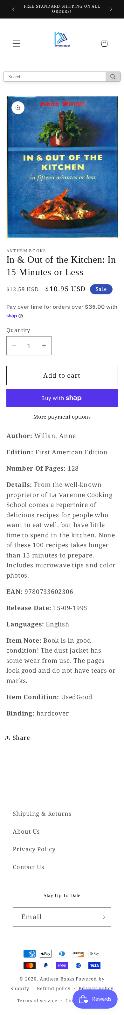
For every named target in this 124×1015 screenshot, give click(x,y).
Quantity (18, 330)
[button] (16, 43)
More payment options (62, 416)
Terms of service (37, 1000)
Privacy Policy (34, 849)
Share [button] (21, 737)
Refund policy (54, 988)
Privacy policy (96, 988)
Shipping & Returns (42, 813)
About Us (26, 831)
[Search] (113, 76)
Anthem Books (57, 979)
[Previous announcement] (13, 9)
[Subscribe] (102, 917)
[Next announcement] (111, 9)
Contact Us (28, 867)
